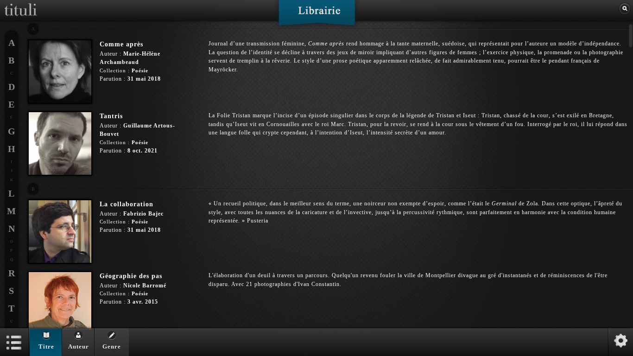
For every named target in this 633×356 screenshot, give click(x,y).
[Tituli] (21, 3)
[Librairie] (316, 16)
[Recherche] (625, 9)
